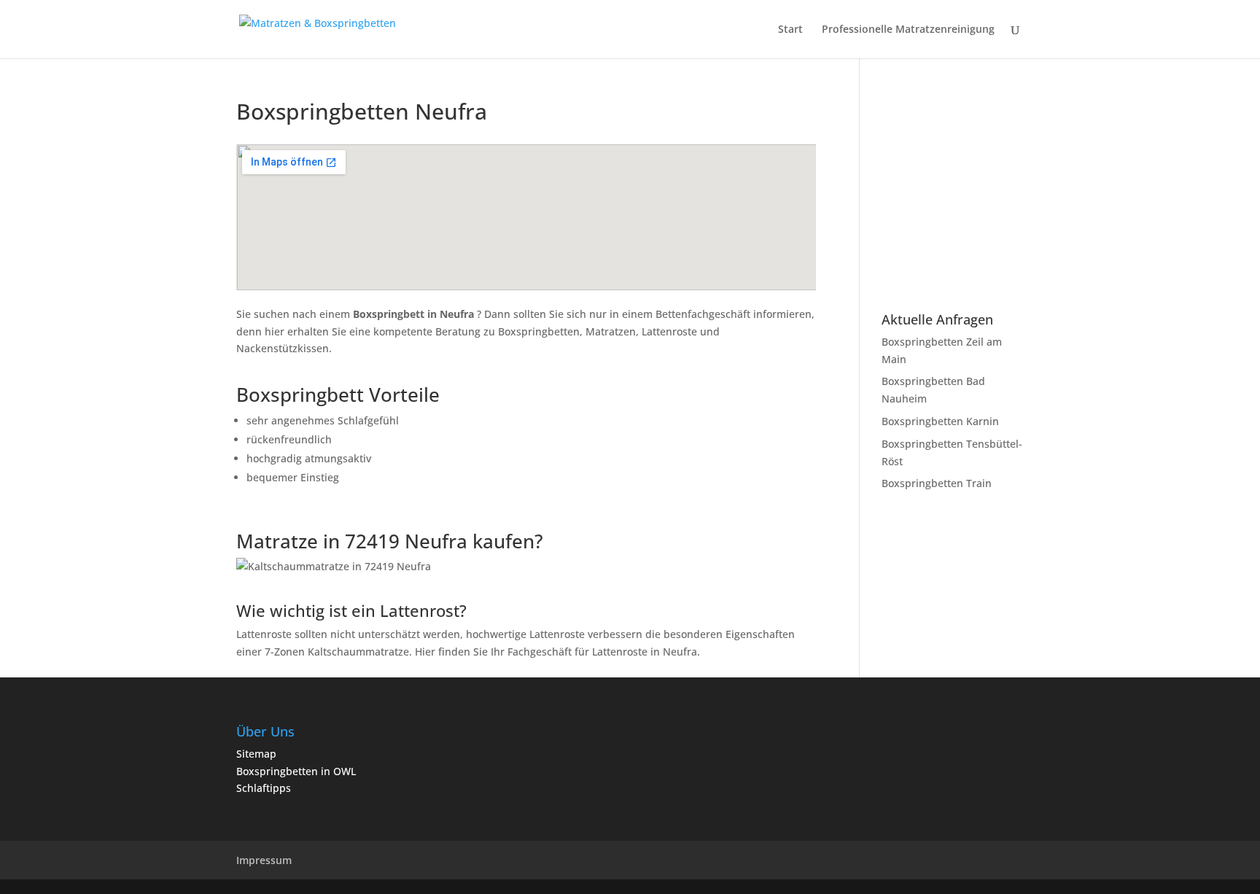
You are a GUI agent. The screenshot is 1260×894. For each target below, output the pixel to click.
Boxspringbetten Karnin (940, 421)
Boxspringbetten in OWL (296, 771)
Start (790, 30)
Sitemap (256, 754)
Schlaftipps (263, 788)
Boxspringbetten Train (937, 483)
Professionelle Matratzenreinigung (908, 30)
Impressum (264, 860)
